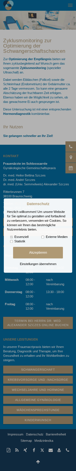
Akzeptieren (38, 252)
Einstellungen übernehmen (38, 264)
